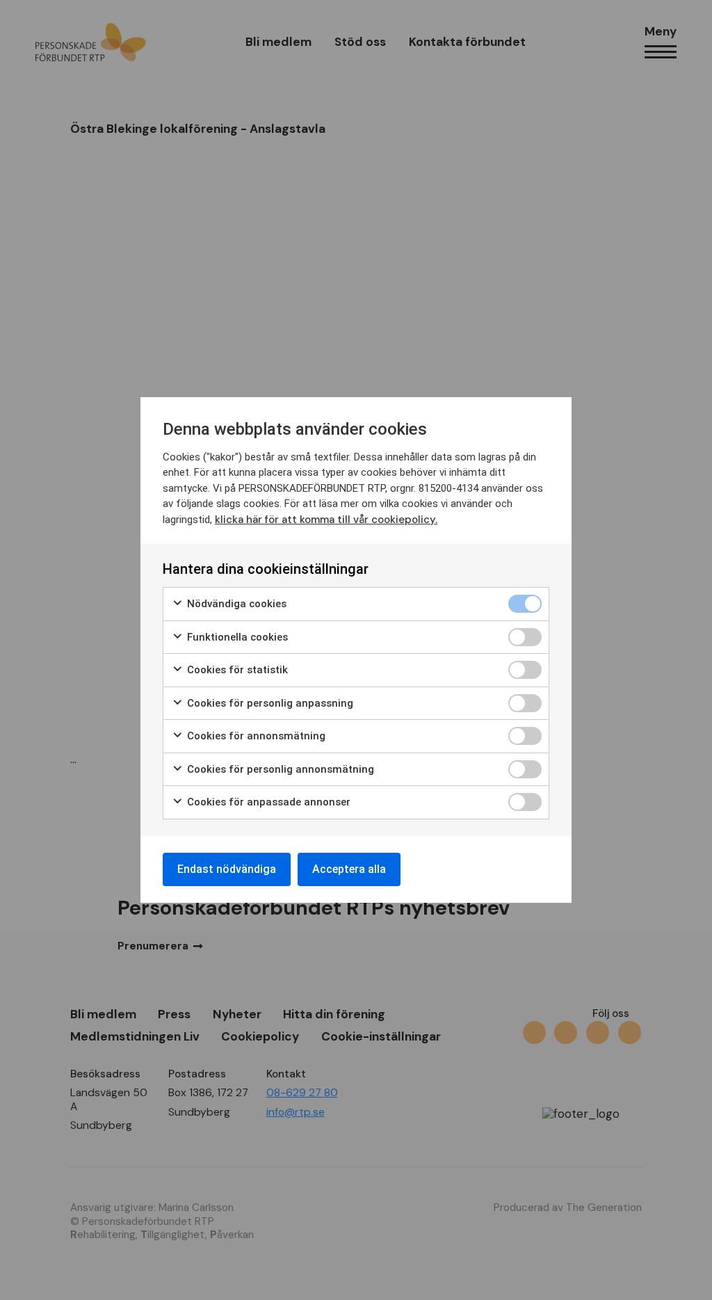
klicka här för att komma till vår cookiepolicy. (326, 520)
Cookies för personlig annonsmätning (279, 769)
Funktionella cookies (236, 637)
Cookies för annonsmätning (254, 736)
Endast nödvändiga (226, 869)
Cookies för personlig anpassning (268, 703)
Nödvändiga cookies (235, 603)
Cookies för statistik (236, 670)
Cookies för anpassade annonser (267, 802)
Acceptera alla (349, 869)
